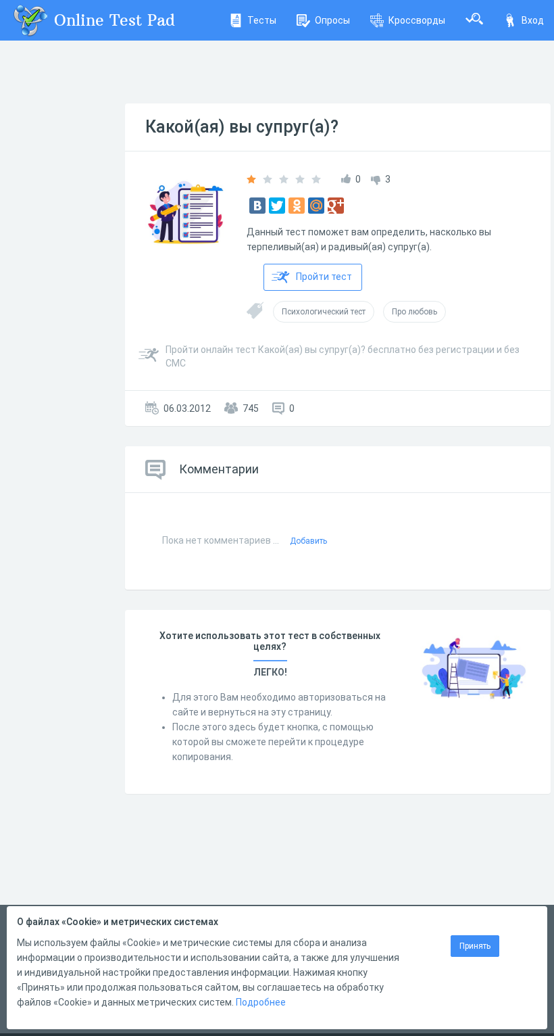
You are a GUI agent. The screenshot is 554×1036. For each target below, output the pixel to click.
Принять (474, 946)
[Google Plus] (336, 205)
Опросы (332, 20)
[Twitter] (277, 205)
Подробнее (261, 1002)
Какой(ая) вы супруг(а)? (241, 127)
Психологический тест (324, 311)
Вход (533, 20)
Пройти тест (324, 276)
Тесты (261, 20)
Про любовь (414, 311)
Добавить (308, 541)
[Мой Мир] (316, 205)
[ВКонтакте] (257, 205)
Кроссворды (416, 20)
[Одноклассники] (296, 205)
